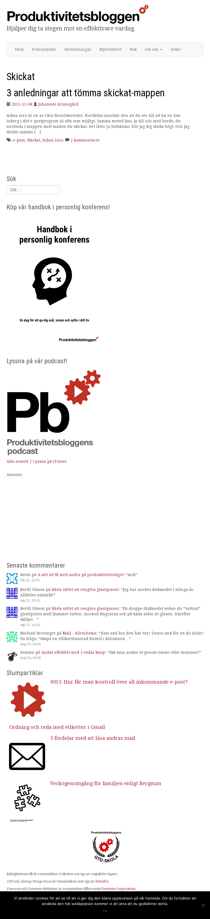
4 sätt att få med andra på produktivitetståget (81, 575)
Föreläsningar (78, 49)
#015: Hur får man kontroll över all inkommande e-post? (119, 682)
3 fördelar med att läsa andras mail (92, 738)
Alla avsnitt (17, 461)
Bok (133, 49)
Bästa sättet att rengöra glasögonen (85, 589)
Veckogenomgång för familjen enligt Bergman (105, 783)
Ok (105, 911)
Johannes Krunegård (58, 104)
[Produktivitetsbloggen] (78, 14)
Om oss (152, 49)
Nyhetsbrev (111, 49)
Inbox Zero (52, 140)
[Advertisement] (105, 515)
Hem (19, 49)
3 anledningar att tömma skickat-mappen (86, 93)
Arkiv (175, 49)
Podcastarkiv (44, 49)
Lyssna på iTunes (49, 461)
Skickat (33, 140)
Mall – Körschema (80, 633)
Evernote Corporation (118, 889)
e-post (19, 140)
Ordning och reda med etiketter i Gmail (57, 727)
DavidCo (102, 881)
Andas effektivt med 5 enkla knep (73, 652)
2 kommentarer (85, 140)
